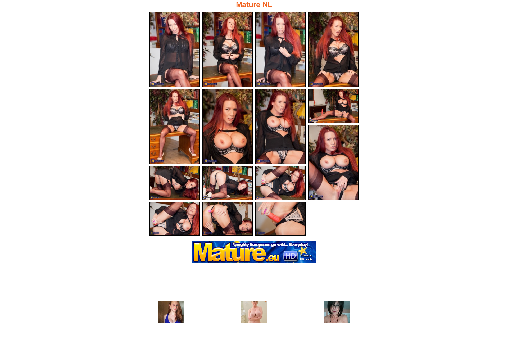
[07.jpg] (280, 126)
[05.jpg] (174, 126)
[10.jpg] (174, 183)
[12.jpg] (280, 183)
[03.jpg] (280, 49)
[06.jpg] (227, 126)
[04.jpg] (333, 49)
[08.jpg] (333, 106)
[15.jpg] (280, 219)
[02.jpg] (227, 49)
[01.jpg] (174, 49)
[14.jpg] (227, 219)
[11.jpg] (227, 183)
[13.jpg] (174, 219)
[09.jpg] (333, 162)
